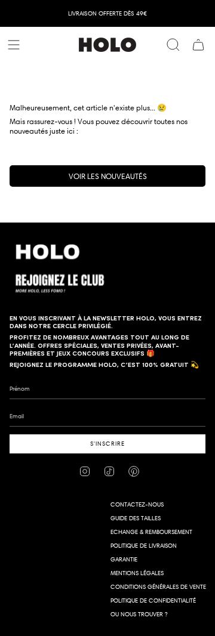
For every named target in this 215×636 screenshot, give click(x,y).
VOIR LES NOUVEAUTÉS (108, 176)
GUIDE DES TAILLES (135, 518)
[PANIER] (198, 45)
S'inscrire (107, 443)
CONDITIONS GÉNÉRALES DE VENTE (158, 587)
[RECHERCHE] (173, 45)
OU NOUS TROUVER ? (138, 614)
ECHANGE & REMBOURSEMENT (151, 532)
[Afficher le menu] (15, 45)
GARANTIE (123, 559)
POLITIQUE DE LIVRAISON (143, 545)
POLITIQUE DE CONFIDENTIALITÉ (153, 600)
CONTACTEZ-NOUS (137, 504)
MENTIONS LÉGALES (137, 573)
